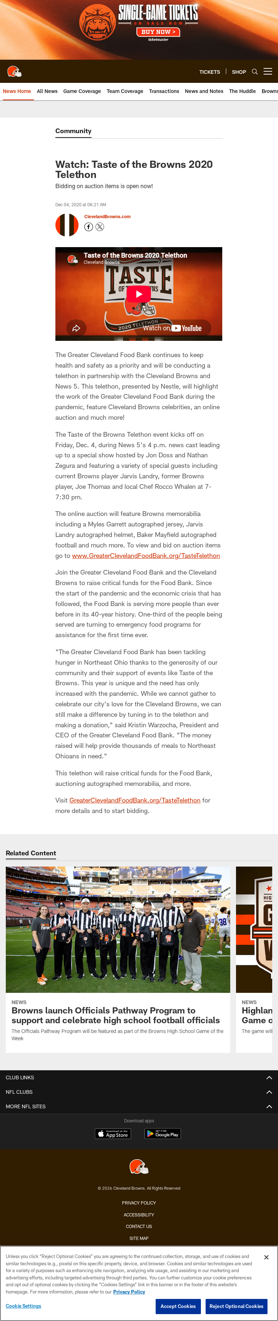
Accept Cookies (178, 1306)
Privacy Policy (139, 1202)
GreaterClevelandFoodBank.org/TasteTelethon (135, 800)
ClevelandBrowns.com (107, 216)
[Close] (266, 1257)
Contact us (139, 1226)
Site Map (139, 1238)
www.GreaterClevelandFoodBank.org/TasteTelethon (146, 555)
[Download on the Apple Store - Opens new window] (112, 1135)
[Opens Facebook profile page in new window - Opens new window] (88, 227)
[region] (139, 1283)
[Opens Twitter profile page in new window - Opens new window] (100, 227)
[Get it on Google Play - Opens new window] (162, 1137)
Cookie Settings (23, 1306)
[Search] (255, 71)
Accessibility (139, 1214)
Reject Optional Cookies (237, 1306)
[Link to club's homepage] (14, 68)
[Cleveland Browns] (139, 1167)
